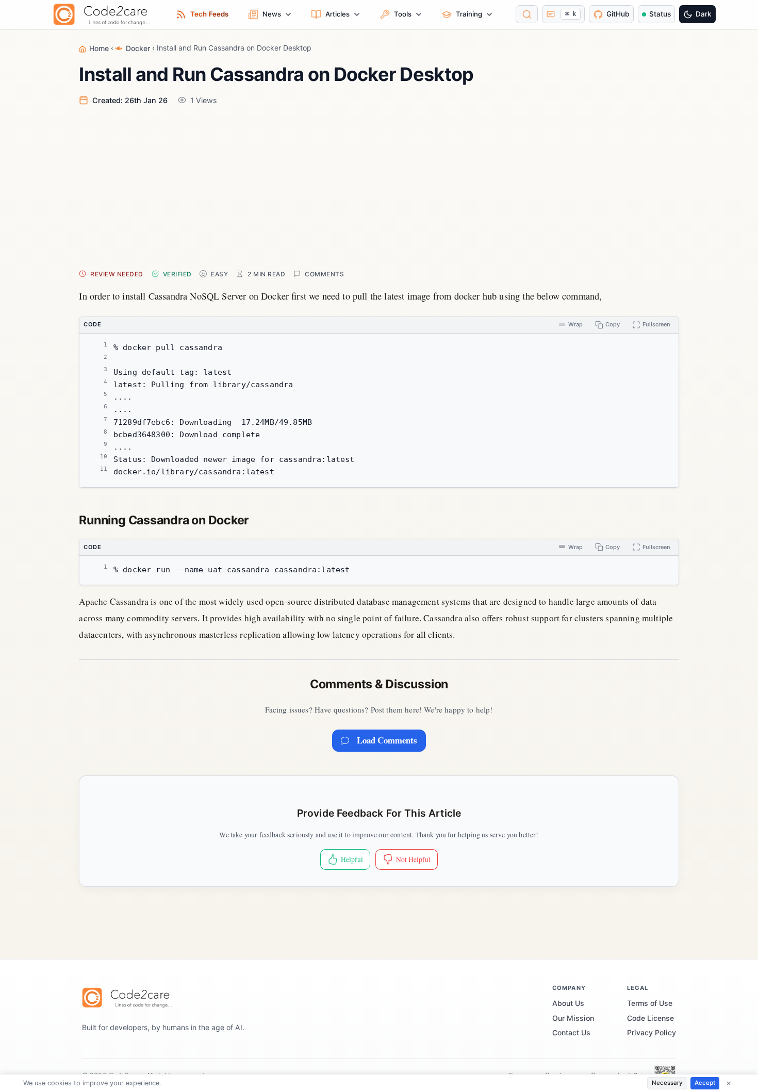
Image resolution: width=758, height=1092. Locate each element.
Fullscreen (656, 324)
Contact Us (571, 1032)
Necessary (667, 1082)
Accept (705, 1082)
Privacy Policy (651, 1032)
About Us (568, 1003)
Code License (650, 1018)
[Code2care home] (104, 14)
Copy (612, 324)
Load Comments (387, 740)
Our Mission (573, 1018)
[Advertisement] (388, 186)
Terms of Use (649, 1003)
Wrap (575, 324)
